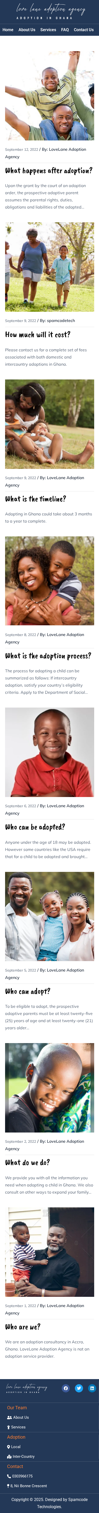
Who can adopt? (28, 991)
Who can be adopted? (35, 827)
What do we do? (27, 1162)
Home (8, 29)
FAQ (65, 29)
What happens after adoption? (49, 170)
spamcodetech (61, 320)
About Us (27, 29)
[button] (14, 1447)
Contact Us (84, 29)
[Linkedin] (92, 1388)
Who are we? (23, 1326)
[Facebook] (66, 1388)
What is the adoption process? (48, 655)
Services (48, 29)
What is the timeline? (35, 498)
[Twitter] (79, 1388)
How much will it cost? (38, 334)
